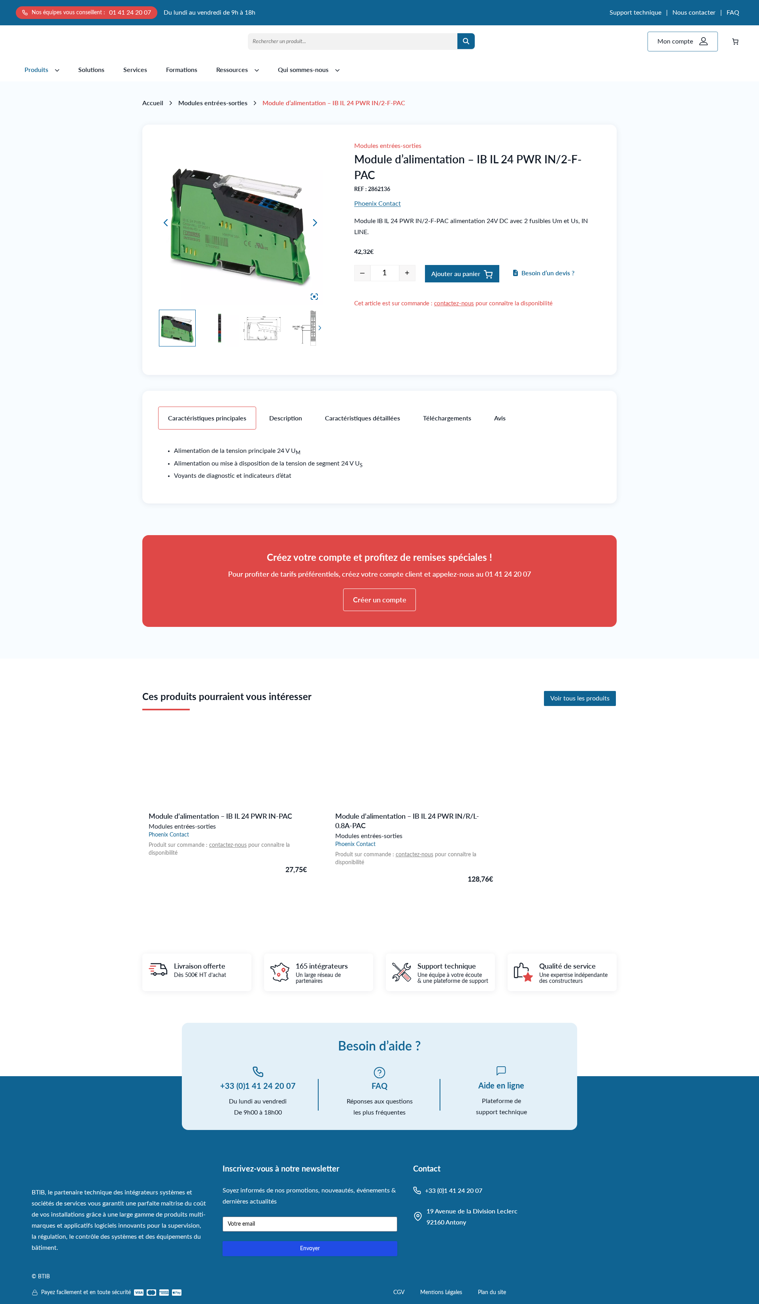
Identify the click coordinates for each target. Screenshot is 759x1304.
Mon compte (675, 41)
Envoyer (310, 1248)
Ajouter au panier (455, 273)
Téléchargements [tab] (447, 418)
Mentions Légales (441, 1292)
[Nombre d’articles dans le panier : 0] (735, 41)
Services (135, 69)
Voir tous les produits (580, 698)
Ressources (232, 69)
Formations (181, 69)
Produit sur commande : (179, 845)
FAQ (733, 12)
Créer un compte (379, 599)
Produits (36, 69)
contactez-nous (454, 304)
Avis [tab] (500, 418)
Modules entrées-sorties (212, 102)
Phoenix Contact (377, 204)
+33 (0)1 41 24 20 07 (258, 1085)
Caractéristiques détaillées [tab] (362, 418)
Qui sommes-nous (303, 69)
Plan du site (492, 1292)
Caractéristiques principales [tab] (207, 418)
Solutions (91, 69)
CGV (398, 1292)
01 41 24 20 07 (130, 12)
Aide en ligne (501, 1085)
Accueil (152, 102)
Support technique (635, 12)
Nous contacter (694, 12)
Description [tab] (285, 418)
